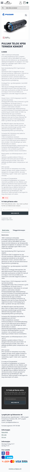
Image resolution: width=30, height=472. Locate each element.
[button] (26, 15)
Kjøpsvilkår (5, 432)
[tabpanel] (15, 306)
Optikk (7, 219)
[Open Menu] (2, 3)
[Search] (3, 8)
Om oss (4, 437)
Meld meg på (15, 213)
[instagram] (7, 453)
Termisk (11, 219)
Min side (4, 435)
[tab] (6, 230)
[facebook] (3, 453)
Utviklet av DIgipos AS (15, 469)
